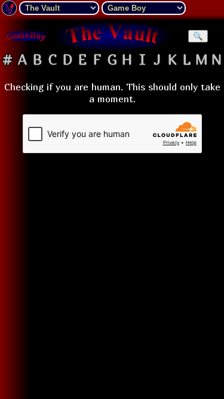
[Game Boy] (26, 36)
